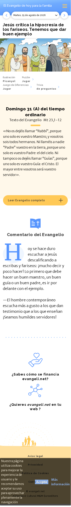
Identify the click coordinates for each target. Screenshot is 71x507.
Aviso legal (35, 456)
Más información (60, 482)
